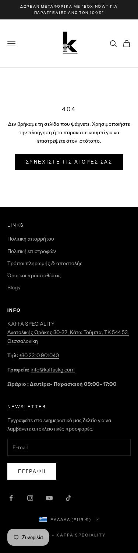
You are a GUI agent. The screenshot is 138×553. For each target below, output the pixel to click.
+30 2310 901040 (39, 355)
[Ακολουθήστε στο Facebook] (11, 498)
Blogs (13, 287)
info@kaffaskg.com (53, 369)
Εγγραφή (32, 471)
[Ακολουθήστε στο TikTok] (68, 498)
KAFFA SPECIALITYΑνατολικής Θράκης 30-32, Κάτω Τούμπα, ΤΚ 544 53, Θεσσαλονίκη (68, 332)
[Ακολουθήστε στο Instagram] (30, 498)
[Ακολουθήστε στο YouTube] (49, 498)
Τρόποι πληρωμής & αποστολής (44, 263)
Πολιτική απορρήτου (30, 238)
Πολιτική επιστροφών (31, 251)
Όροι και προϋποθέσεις (34, 275)
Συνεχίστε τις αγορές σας (69, 162)
